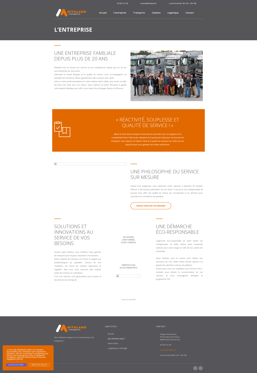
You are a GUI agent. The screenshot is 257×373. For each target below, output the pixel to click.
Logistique (173, 12)
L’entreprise (120, 12)
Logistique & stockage (117, 348)
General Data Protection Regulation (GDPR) (26, 358)
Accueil (103, 12)
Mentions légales (39, 365)
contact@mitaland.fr (168, 350)
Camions (156, 12)
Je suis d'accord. (16, 365)
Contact (190, 12)
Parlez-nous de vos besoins (150, 205)
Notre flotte (113, 343)
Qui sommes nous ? (116, 338)
